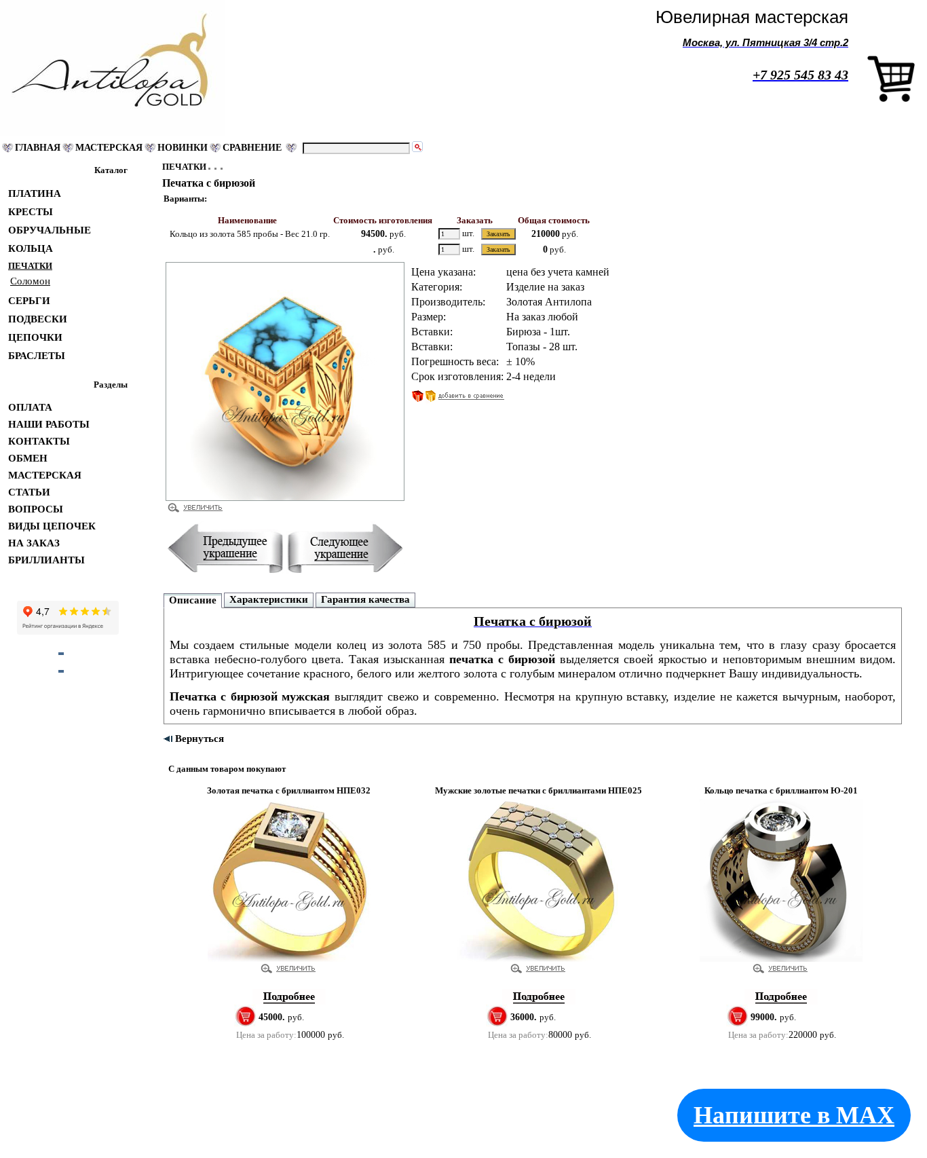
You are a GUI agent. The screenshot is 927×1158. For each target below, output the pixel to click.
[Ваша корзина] (891, 99)
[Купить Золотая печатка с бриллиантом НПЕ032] (289, 1001)
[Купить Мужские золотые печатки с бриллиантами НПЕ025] (538, 1001)
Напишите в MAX (794, 1115)
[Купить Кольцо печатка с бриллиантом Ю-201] (781, 1001)
